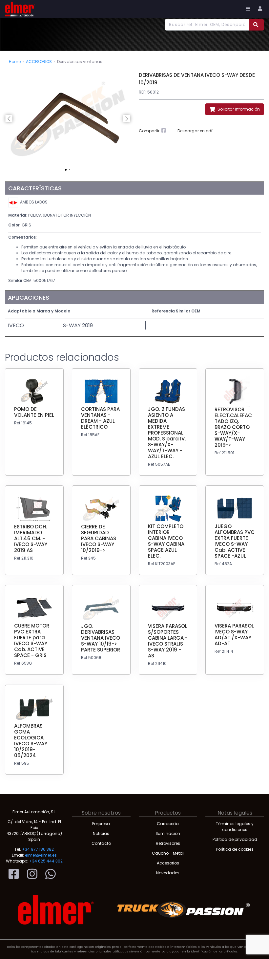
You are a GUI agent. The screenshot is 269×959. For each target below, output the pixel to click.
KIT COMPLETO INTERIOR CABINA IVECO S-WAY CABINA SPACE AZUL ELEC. (166, 541)
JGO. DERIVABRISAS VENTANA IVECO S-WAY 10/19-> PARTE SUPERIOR (100, 638)
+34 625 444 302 (46, 861)
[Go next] (126, 118)
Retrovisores (168, 843)
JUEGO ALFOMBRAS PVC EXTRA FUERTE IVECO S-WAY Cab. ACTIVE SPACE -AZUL (235, 541)
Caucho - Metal (168, 853)
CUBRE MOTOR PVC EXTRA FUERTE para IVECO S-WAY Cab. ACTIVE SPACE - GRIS (31, 640)
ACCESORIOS (39, 61)
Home (15, 61)
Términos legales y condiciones (235, 826)
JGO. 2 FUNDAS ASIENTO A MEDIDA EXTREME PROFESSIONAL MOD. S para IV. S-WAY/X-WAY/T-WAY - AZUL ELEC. (167, 433)
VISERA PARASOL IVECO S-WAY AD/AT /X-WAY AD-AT (234, 634)
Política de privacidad (235, 839)
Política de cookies (235, 849)
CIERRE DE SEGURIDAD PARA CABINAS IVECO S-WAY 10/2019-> (98, 538)
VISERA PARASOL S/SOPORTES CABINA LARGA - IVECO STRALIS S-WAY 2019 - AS (168, 641)
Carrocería (168, 823)
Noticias (101, 833)
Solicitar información (238, 109)
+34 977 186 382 (38, 849)
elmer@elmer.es (41, 855)
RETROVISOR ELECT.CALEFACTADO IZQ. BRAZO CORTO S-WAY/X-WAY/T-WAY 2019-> (233, 427)
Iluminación (168, 833)
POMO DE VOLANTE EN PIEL (34, 412)
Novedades (167, 873)
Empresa (101, 823)
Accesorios (168, 863)
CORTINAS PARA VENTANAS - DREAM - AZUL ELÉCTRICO (100, 418)
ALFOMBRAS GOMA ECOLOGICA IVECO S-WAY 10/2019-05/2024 (30, 740)
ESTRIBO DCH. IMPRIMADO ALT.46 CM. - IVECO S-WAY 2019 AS (30, 538)
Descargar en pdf (195, 131)
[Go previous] (9, 118)
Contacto (101, 843)
